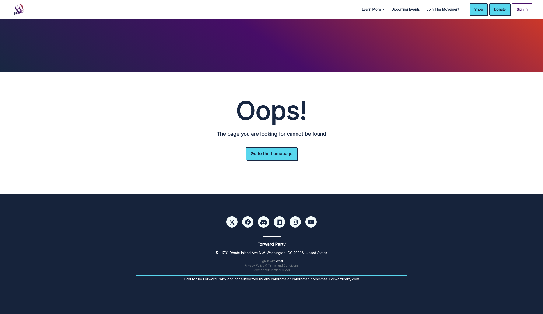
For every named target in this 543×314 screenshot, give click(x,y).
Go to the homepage (271, 153)
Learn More (372, 9)
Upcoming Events (405, 9)
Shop (478, 9)
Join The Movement (443, 9)
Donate (500, 9)
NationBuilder (281, 270)
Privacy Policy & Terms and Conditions (271, 265)
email (279, 261)
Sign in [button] (522, 9)
